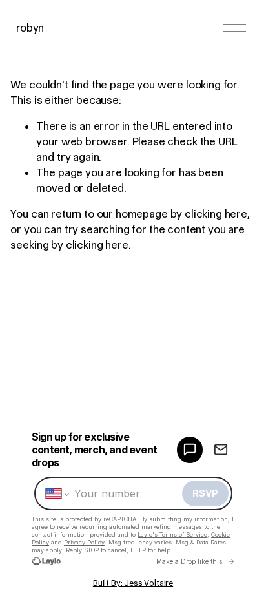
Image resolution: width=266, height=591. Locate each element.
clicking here (216, 213)
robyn (30, 27)
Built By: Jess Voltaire (133, 583)
